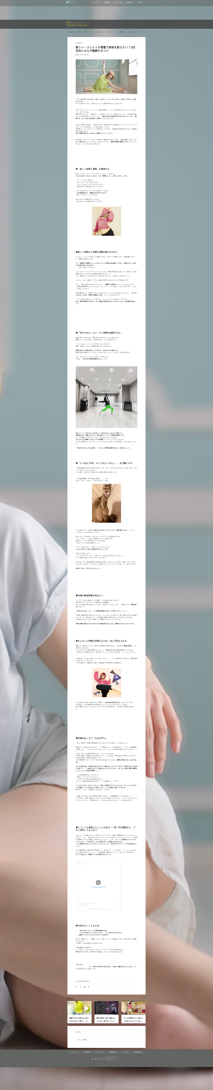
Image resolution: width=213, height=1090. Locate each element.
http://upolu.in (109, 1059)
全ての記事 (70, 32)
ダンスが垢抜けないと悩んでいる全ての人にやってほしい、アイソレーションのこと (133, 1020)
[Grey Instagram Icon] (99, 1059)
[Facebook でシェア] (76, 987)
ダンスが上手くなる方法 (96, 32)
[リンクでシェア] (89, 987)
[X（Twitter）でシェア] (80, 987)
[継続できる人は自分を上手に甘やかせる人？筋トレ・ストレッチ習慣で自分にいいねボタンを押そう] (79, 1008)
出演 (115, 32)
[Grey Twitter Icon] (92, 1059)
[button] (107, 2)
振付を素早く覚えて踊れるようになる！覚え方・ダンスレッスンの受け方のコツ (106, 1020)
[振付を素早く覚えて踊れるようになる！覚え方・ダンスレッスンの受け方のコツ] (107, 1008)
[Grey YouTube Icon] (96, 1059)
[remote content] (106, 153)
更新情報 (79, 32)
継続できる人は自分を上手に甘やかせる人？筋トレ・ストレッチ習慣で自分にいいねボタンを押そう (79, 1020)
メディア (108, 32)
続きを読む (131, 32)
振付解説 (122, 32)
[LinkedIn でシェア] (84, 987)
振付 (86, 32)
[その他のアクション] (136, 43)
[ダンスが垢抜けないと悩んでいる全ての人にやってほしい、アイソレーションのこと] (133, 1008)
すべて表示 (143, 998)
